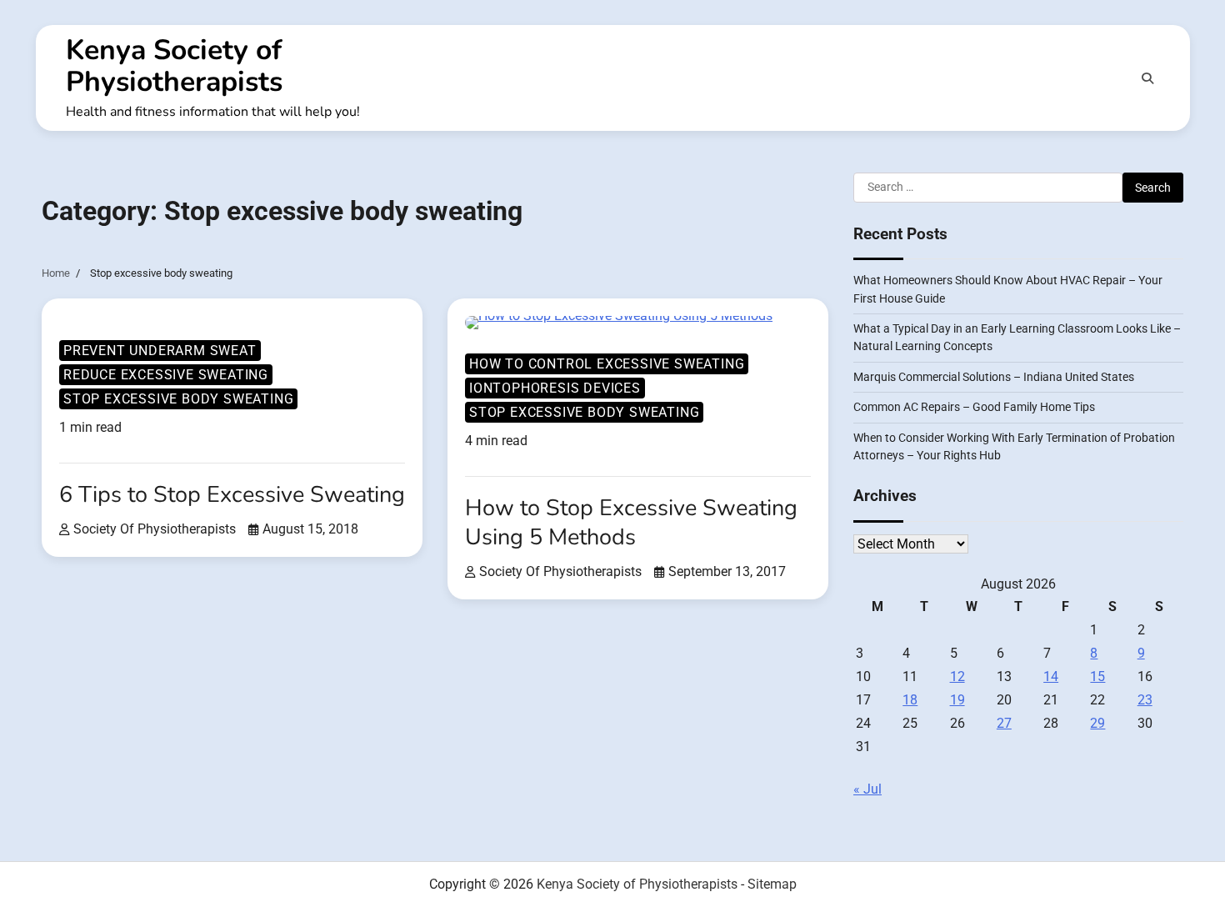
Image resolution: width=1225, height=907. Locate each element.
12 (957, 676)
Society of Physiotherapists (154, 529)
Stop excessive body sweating (178, 399)
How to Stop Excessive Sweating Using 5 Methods (631, 523)
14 (1050, 676)
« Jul (867, 789)
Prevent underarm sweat (160, 350)
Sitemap (772, 884)
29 (1097, 723)
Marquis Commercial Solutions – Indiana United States (993, 376)
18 (910, 700)
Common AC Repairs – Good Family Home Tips (974, 406)
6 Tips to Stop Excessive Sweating (232, 494)
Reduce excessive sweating (165, 375)
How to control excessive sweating (606, 364)
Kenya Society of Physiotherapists (174, 66)
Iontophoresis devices (555, 388)
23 (1145, 700)
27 (1004, 723)
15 (1097, 676)
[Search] (1147, 78)
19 (957, 700)
